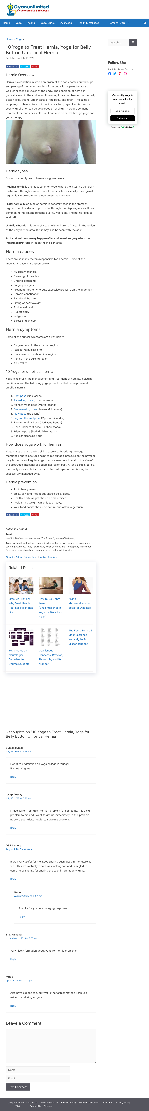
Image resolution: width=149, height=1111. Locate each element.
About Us (33, 1102)
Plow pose (20, 413)
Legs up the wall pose (27, 418)
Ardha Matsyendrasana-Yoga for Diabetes (80, 603)
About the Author (14, 557)
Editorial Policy (31, 557)
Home (6, 22)
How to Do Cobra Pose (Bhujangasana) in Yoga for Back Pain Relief (50, 607)
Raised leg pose (23, 400)
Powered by (115, 127)
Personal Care (117, 22)
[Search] (133, 42)
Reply (13, 776)
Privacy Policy (123, 1102)
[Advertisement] (51, 705)
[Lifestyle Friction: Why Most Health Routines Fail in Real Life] (21, 591)
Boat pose (20, 395)
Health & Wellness (88, 22)
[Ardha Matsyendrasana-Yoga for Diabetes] (81, 591)
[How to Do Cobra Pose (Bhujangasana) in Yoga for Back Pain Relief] (51, 591)
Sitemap (48, 1106)
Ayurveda (66, 22)
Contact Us (35, 1106)
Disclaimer (107, 1102)
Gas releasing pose (25, 409)
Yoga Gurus (48, 22)
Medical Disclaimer (48, 557)
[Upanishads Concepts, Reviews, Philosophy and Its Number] (51, 643)
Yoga (19, 22)
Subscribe (122, 118)
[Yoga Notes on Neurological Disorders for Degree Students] (21, 643)
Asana (31, 22)
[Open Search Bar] (145, 23)
